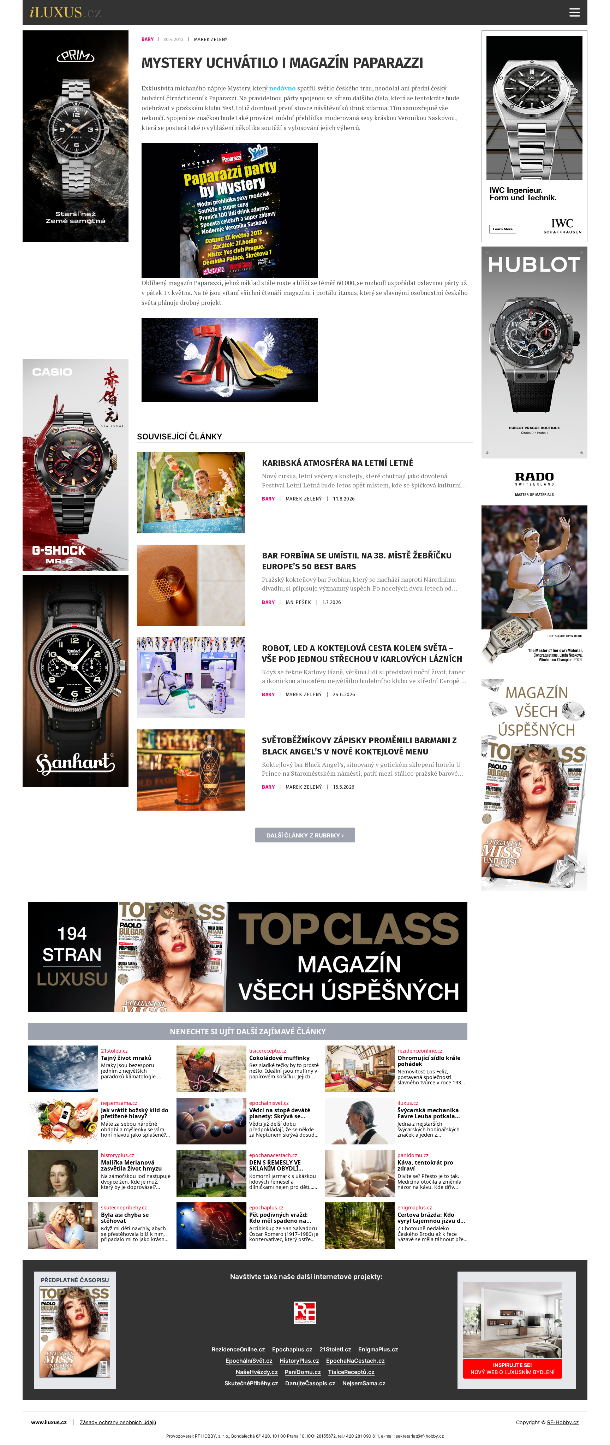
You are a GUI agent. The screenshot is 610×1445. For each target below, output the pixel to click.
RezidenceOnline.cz (238, 1349)
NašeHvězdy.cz (257, 1371)
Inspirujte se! (513, 1368)
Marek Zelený (210, 39)
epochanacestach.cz (273, 1155)
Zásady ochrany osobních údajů (118, 1422)
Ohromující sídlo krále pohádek (428, 1061)
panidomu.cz (413, 1155)
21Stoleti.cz (335, 1349)
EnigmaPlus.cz (378, 1349)
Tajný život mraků (126, 1058)
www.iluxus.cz (49, 1422)
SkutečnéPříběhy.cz (251, 1383)
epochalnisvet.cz (269, 1103)
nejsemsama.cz (119, 1103)
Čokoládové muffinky (279, 1058)
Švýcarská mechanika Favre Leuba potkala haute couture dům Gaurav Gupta (428, 1113)
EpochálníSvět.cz (249, 1360)
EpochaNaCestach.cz (355, 1360)
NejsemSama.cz (363, 1383)
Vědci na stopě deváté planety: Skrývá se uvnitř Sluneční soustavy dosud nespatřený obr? (279, 1113)
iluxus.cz (407, 1103)
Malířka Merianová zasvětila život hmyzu (131, 1166)
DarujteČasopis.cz (310, 1383)
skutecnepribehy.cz (124, 1207)
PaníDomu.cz (303, 1371)
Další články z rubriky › (305, 835)
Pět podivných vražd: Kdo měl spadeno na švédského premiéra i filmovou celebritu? (279, 1218)
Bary (148, 39)
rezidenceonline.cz (419, 1050)
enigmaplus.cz (414, 1207)
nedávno (282, 88)
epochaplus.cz (266, 1207)
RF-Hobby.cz (563, 1422)
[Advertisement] (75, 300)
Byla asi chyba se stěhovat (125, 1218)
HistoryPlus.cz (299, 1360)
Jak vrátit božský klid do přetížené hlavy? (134, 1113)
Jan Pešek (299, 602)
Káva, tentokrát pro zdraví (425, 1166)
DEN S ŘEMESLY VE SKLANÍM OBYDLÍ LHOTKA (275, 1166)
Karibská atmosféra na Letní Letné (337, 463)
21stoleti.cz (114, 1050)
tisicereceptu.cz (267, 1050)
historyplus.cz (117, 1155)
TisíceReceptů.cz (351, 1371)
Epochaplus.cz (292, 1349)
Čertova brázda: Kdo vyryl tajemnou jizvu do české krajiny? (430, 1218)
